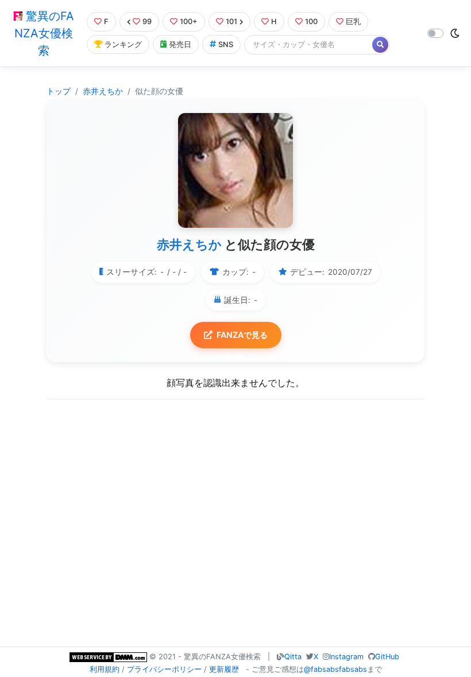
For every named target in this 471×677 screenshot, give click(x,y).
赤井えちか (103, 91)
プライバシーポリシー (164, 669)
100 (311, 21)
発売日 (180, 44)
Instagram (346, 656)
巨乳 (353, 21)
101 (231, 21)
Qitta (293, 656)
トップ (59, 91)
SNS (225, 44)
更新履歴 (224, 669)
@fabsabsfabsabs (335, 669)
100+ (189, 21)
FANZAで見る (242, 335)
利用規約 (104, 669)
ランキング (123, 44)
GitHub (387, 656)
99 (147, 21)
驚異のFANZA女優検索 (44, 33)
